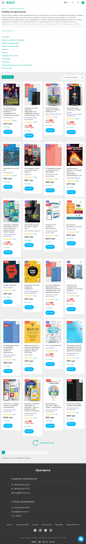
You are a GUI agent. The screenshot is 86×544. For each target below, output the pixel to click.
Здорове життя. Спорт (10, 55)
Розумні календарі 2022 (10, 46)
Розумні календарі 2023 (10, 43)
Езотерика (5, 37)
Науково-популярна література (13, 40)
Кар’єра (4, 52)
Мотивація (5, 62)
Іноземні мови (7, 68)
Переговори (6, 59)
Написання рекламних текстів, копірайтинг (17, 65)
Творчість (5, 49)
